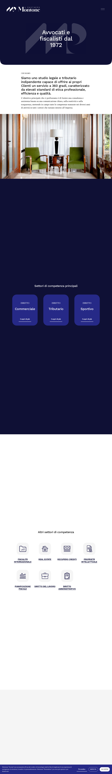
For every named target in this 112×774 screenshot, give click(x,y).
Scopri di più (25, 319)
